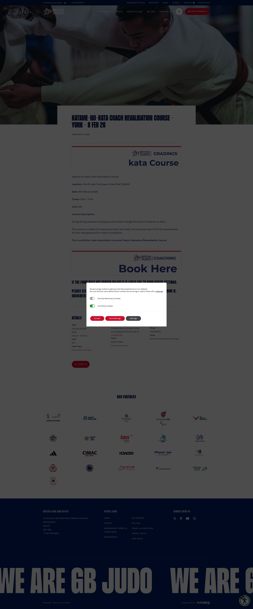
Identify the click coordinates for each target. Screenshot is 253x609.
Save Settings (115, 318)
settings (159, 291)
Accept (97, 318)
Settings (133, 318)
